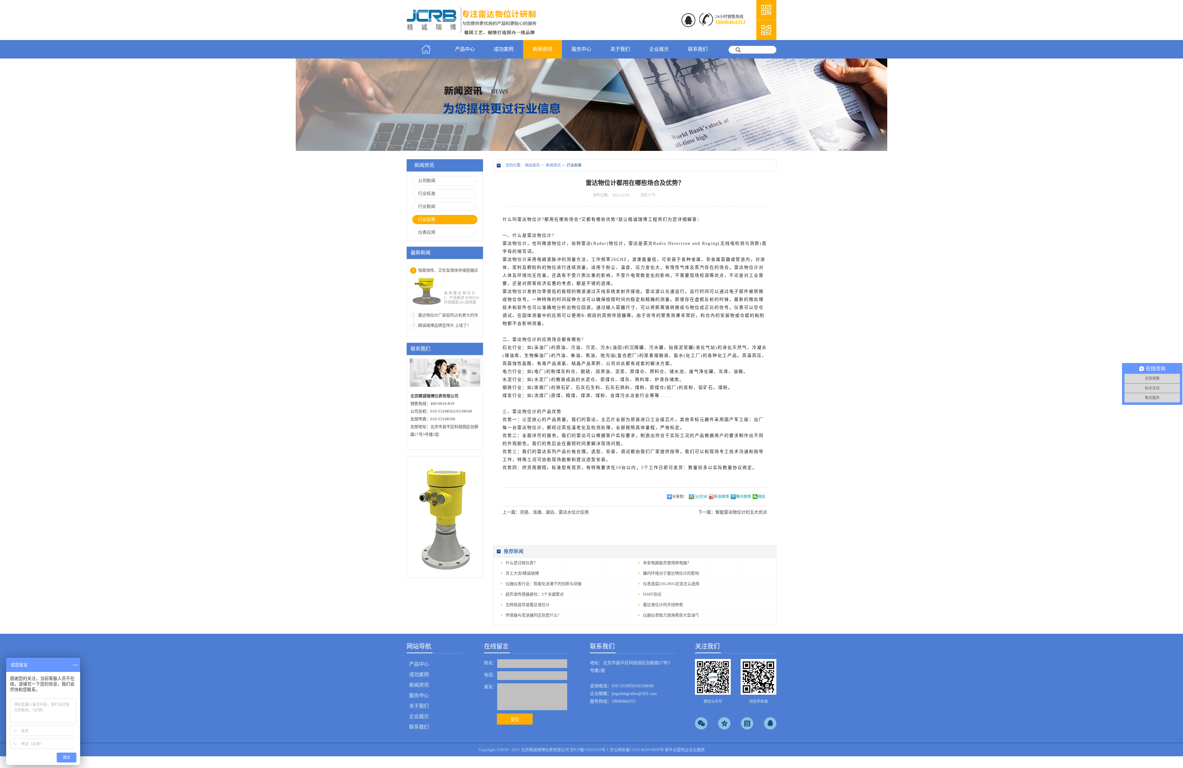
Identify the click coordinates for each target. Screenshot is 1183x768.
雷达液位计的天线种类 (663, 604)
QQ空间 (700, 497)
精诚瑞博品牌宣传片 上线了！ (444, 325)
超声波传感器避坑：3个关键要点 (535, 594)
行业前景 (574, 165)
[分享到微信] (701, 723)
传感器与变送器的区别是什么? (532, 615)
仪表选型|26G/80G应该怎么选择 (671, 583)
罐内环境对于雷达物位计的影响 (671, 573)
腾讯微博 (743, 497)
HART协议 (652, 594)
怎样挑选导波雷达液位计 (528, 604)
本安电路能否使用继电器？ (667, 562)
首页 (426, 49)
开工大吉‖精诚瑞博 (522, 573)
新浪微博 (721, 497)
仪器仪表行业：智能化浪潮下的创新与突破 (544, 583)
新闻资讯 (553, 165)
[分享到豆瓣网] (747, 723)
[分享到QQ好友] (770, 723)
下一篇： (732, 512)
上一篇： (545, 512)
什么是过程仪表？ (522, 562)
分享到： (679, 497)
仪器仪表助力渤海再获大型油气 (671, 615)
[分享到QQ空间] (724, 723)
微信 (761, 497)
